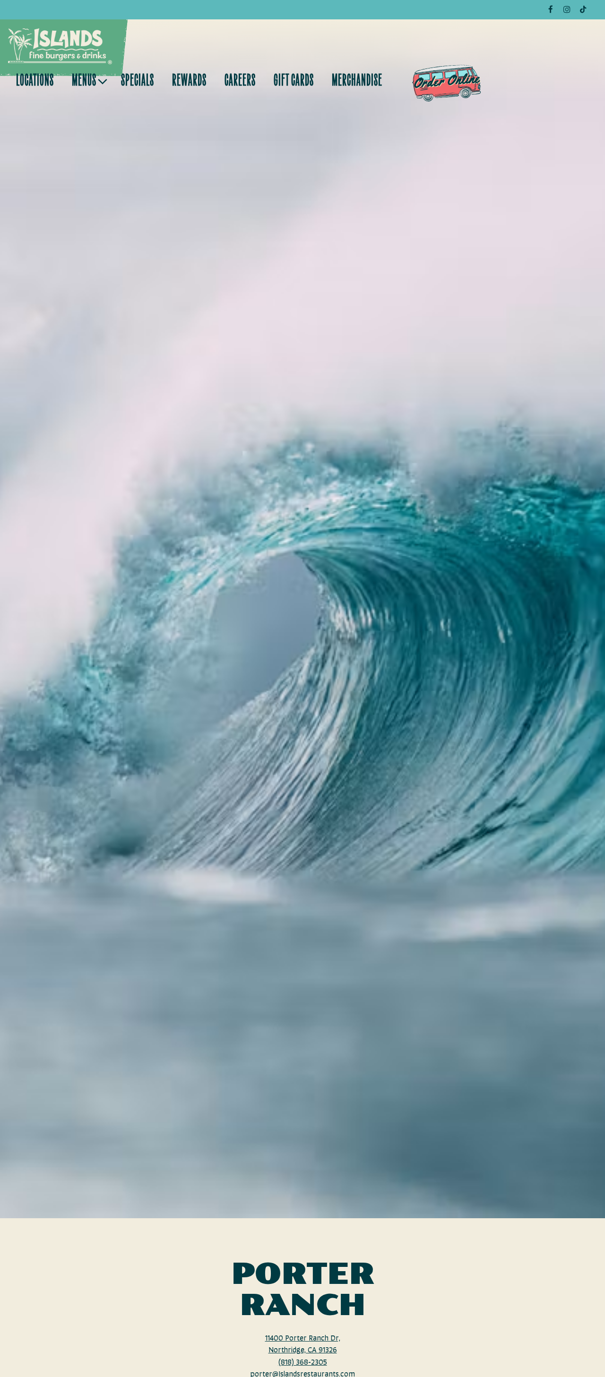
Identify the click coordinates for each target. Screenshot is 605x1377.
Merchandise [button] (357, 81)
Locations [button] (35, 81)
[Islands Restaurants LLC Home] (60, 46)
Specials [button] (137, 81)
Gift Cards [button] (294, 81)
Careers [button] (240, 81)
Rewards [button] (189, 81)
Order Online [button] (447, 80)
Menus (87, 81)
